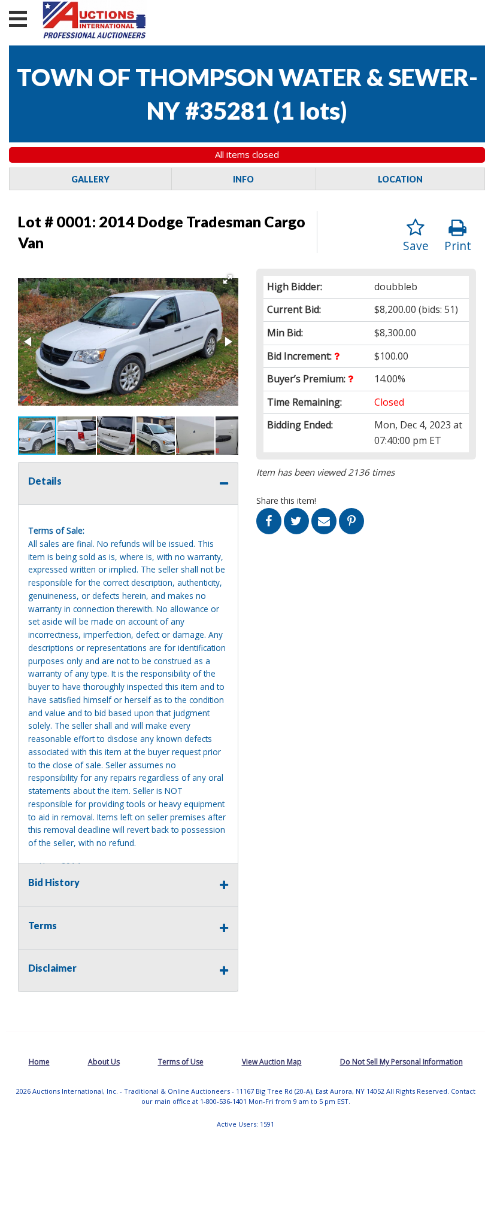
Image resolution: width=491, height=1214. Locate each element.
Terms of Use (181, 1062)
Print (457, 246)
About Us (104, 1062)
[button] (227, 279)
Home (39, 1062)
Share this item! (286, 500)
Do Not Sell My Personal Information (401, 1062)
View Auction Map (272, 1062)
